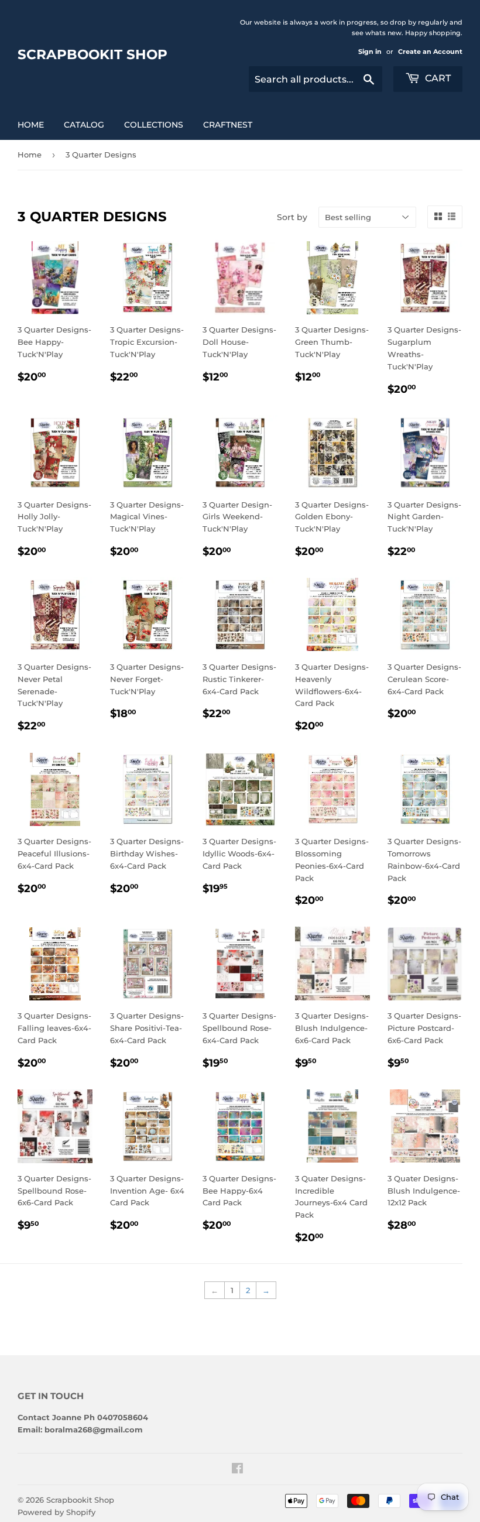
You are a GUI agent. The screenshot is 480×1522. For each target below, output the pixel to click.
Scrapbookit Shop (92, 54)
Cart (437, 78)
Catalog (84, 124)
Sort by (292, 217)
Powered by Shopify (56, 1512)
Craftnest (227, 124)
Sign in (370, 51)
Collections (153, 124)
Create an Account (430, 51)
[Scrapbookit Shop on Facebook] (237, 1470)
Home (31, 124)
